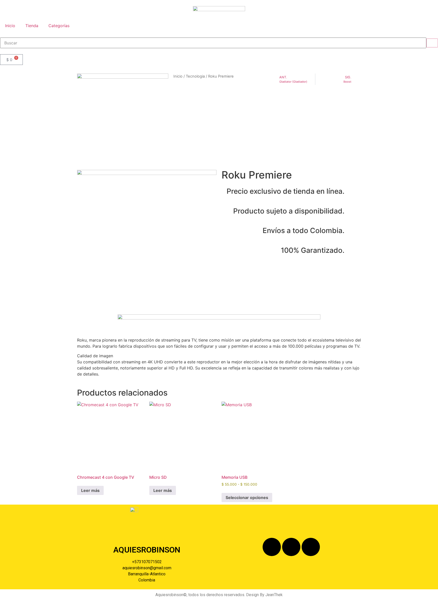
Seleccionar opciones (247, 497)
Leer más (90, 490)
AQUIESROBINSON (146, 550)
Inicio (10, 25)
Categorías (58, 25)
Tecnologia (195, 76)
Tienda (31, 25)
